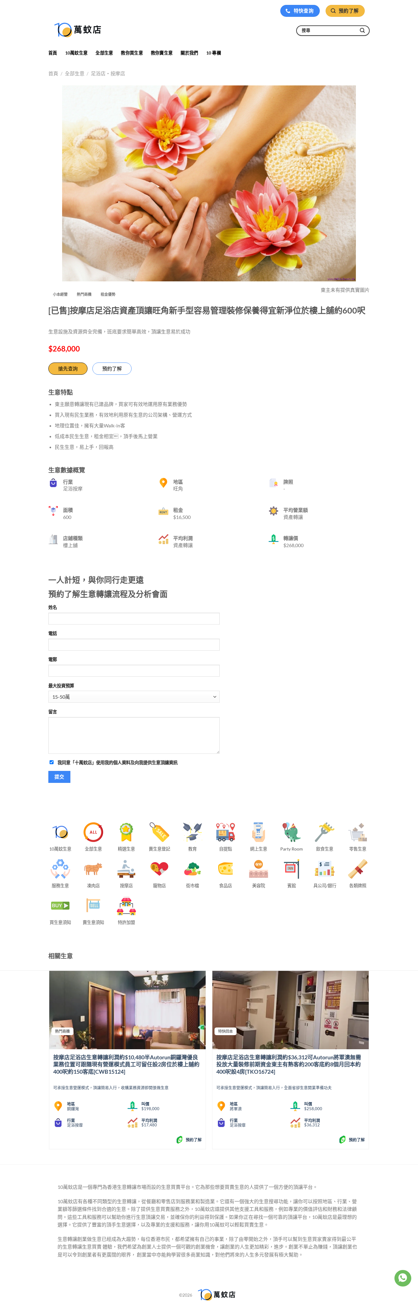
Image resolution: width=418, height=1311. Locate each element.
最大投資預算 (61, 685)
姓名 (52, 607)
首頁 (52, 52)
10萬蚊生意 (76, 52)
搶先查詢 (68, 368)
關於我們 (189, 52)
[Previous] (49, 1062)
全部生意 (104, 52)
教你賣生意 (162, 52)
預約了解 (112, 368)
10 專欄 (213, 52)
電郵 (52, 659)
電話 (52, 633)
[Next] (368, 1062)
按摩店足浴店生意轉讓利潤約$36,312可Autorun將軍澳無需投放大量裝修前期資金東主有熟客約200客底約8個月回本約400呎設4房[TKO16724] (288, 1064)
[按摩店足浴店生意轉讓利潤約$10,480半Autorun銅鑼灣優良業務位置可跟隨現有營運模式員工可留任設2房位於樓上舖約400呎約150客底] (127, 1010)
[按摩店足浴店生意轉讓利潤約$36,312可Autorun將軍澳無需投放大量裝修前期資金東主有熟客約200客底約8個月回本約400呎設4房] (290, 1010)
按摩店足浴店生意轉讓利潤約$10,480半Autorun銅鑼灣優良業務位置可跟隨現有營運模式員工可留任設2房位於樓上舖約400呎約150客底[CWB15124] (126, 1064)
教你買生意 (132, 52)
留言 (52, 711)
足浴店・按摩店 (108, 73)
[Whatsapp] (402, 1278)
